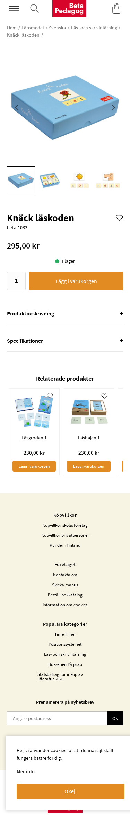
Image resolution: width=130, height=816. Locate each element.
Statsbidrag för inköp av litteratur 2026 (60, 676)
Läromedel (32, 28)
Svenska (57, 28)
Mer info (26, 771)
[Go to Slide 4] (107, 180)
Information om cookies (65, 605)
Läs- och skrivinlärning (94, 28)
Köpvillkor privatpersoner (65, 535)
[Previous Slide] (17, 108)
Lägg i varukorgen (76, 281)
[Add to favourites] (119, 217)
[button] (65, 107)
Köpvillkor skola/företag (65, 525)
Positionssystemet (65, 644)
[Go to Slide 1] (21, 180)
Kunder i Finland (65, 545)
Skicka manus (65, 585)
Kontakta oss (65, 575)
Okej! (70, 791)
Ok (115, 718)
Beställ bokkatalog (65, 595)
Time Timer (65, 634)
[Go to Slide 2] (50, 180)
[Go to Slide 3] (78, 180)
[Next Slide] (113, 108)
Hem (12, 28)
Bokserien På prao (65, 664)
